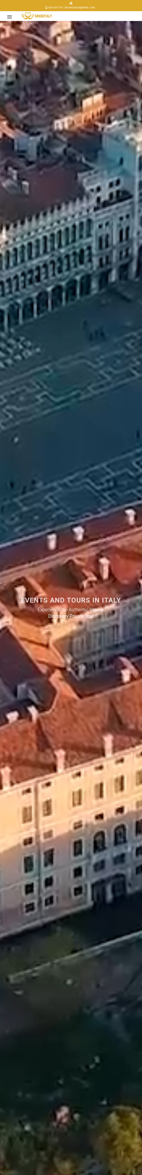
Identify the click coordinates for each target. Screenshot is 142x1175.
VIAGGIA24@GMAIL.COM (81, 7)
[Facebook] (71, 3)
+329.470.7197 (55, 7)
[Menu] (9, 17)
